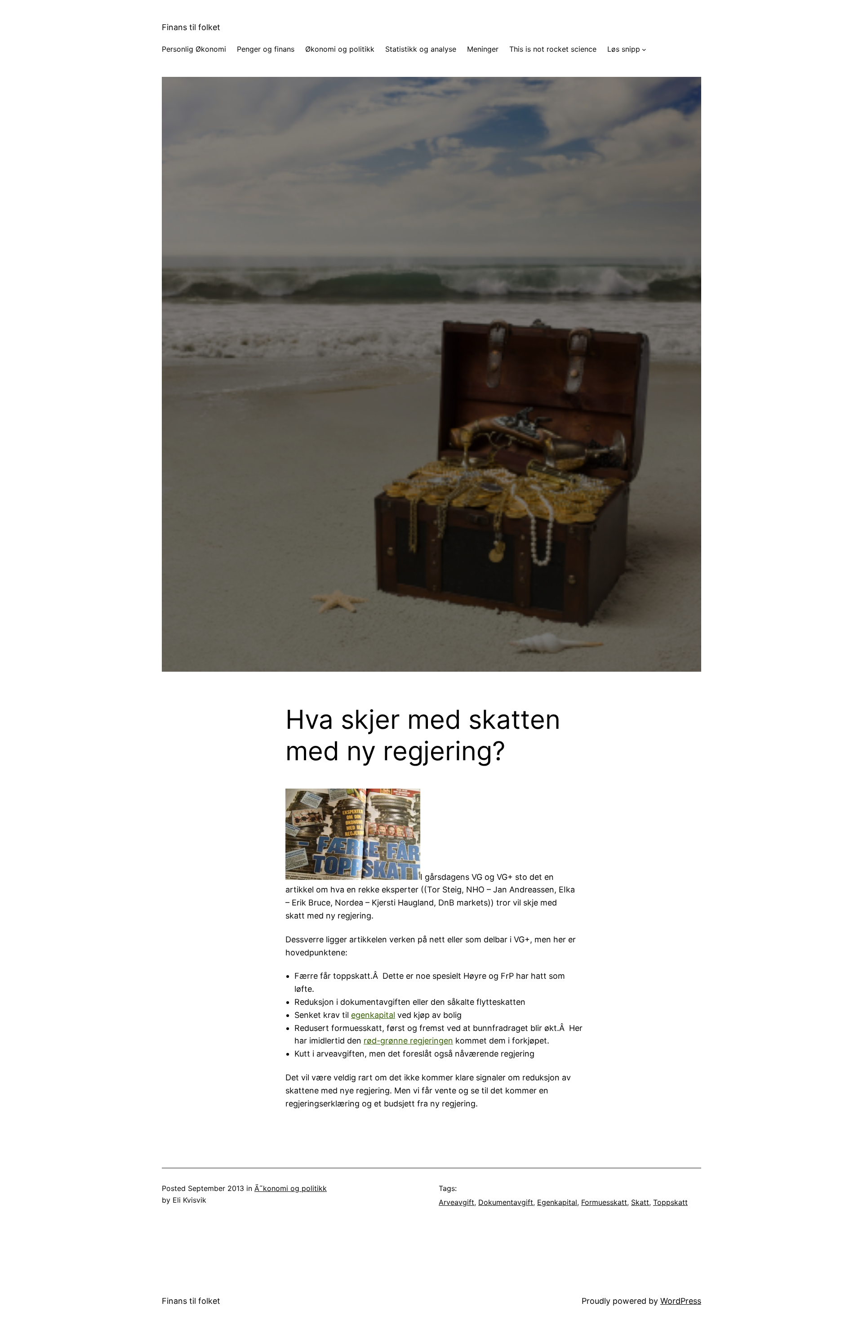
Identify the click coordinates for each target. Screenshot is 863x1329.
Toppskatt (670, 1202)
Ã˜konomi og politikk (290, 1188)
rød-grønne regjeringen (408, 1040)
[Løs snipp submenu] (644, 49)
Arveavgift (456, 1202)
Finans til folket (191, 27)
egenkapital (373, 1015)
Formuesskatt (604, 1202)
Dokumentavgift (505, 1202)
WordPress (680, 1301)
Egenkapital (557, 1202)
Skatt (640, 1202)
